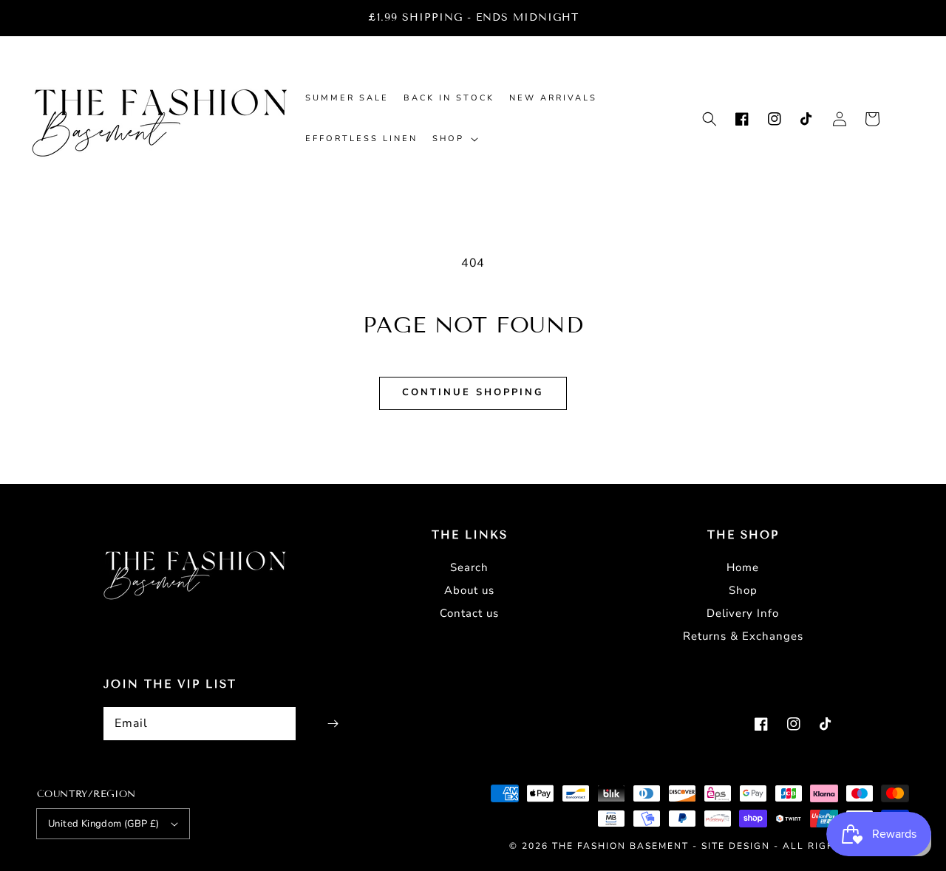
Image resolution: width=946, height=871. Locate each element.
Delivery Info (743, 613)
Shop (743, 590)
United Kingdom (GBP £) (104, 823)
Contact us (469, 613)
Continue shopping (473, 392)
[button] (709, 119)
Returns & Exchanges (743, 636)
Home (742, 567)
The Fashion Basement (622, 846)
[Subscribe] (333, 723)
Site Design (735, 846)
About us (469, 590)
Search (469, 567)
